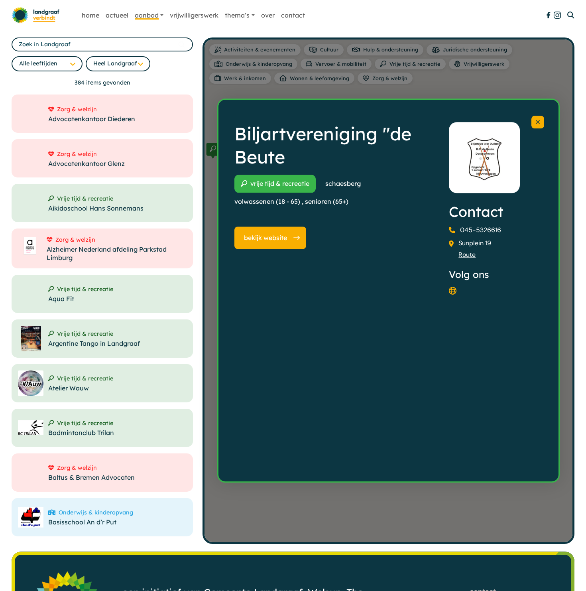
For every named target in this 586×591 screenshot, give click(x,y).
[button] (213, 151)
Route (467, 254)
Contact (293, 15)
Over (268, 15)
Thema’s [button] (237, 15)
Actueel (117, 15)
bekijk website (265, 238)
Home (90, 15)
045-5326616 (480, 230)
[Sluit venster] (537, 122)
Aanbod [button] (147, 15)
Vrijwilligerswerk (194, 15)
